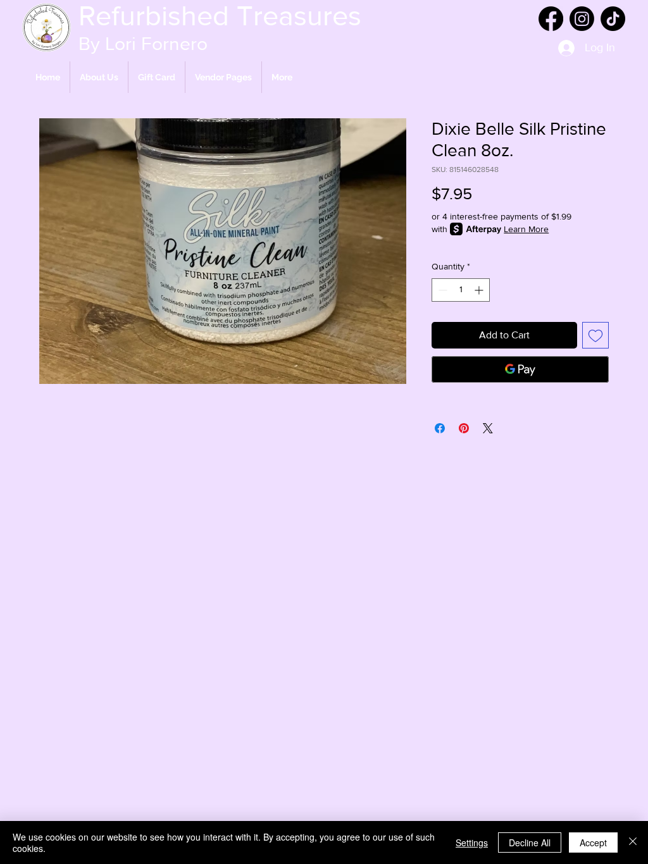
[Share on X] (487, 428)
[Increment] (480, 290)
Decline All (530, 842)
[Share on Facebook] (439, 428)
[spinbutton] (460, 290)
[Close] (632, 842)
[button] (223, 77)
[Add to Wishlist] (595, 335)
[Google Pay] (520, 369)
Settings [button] (472, 842)
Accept (593, 842)
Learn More (526, 229)
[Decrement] (441, 290)
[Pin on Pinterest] (463, 428)
